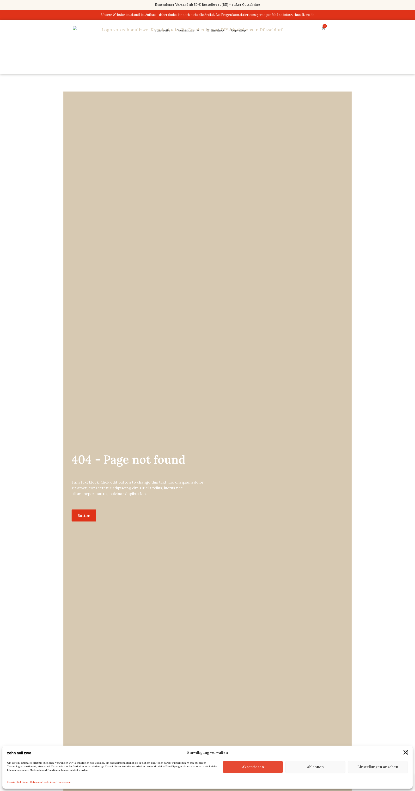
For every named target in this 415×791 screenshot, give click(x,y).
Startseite (162, 30)
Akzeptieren (253, 767)
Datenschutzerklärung (43, 782)
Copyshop (238, 30)
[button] (405, 752)
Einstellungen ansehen (377, 767)
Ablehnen (315, 767)
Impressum (65, 782)
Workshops (185, 30)
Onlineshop (215, 30)
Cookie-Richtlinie (17, 782)
